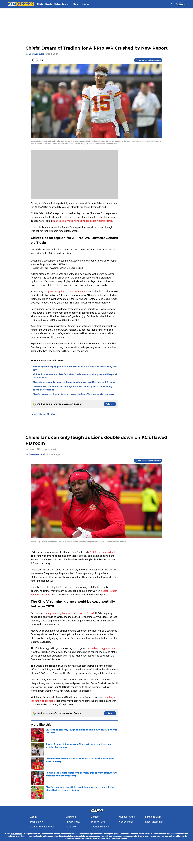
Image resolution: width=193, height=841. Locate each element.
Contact (95, 816)
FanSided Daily (153, 816)
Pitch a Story (37, 821)
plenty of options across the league (66, 291)
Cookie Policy (126, 821)
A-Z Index (71, 826)
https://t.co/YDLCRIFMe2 (53, 264)
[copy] (47, 60)
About (86, 4)
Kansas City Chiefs (48, 414)
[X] (176, 4)
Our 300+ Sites (127, 816)
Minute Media (16, 834)
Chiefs (40, 4)
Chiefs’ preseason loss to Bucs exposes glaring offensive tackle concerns (73, 394)
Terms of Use (98, 821)
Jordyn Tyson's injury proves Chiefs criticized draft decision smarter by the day (75, 368)
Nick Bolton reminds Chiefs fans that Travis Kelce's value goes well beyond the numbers (75, 376)
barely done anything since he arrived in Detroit (69, 613)
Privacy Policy (73, 821)
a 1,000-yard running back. (102, 552)
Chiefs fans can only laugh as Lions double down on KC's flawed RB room (74, 382)
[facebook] (171, 4)
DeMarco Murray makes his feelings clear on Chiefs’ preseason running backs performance (72, 388)
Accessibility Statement (42, 826)
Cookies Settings (100, 826)
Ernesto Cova (36, 454)
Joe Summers (36, 54)
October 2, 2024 (75, 267)
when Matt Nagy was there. (102, 648)
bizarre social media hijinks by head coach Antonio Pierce (82, 220)
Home (34, 414)
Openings (71, 816)
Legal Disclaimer (154, 821)
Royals (48, 4)
